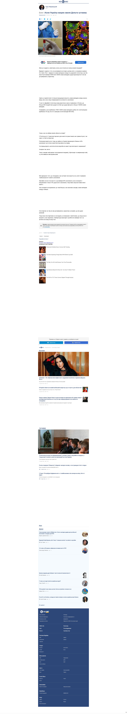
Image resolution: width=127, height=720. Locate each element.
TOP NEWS (42, 428)
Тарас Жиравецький (51, 6)
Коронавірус (46, 236)
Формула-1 (41, 651)
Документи (66, 618)
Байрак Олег (42, 591)
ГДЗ (40, 657)
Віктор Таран (42, 542)
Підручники (66, 657)
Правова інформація (43, 616)
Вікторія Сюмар (42, 599)
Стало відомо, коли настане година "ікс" (48, 459)
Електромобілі (66, 670)
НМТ (64, 661)
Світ (40, 628)
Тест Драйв (41, 670)
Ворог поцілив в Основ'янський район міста (48, 467)
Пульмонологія (42, 15)
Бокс (64, 649)
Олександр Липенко (43, 550)
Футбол (40, 647)
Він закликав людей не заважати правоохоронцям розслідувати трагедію (55, 402)
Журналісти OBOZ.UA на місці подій (71, 621)
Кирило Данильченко (44, 535)
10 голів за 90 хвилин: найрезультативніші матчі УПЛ (52, 548)
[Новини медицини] (41, 347)
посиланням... (47, 226)
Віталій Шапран (42, 575)
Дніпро (65, 639)
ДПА (64, 659)
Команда (65, 614)
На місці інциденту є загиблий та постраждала (49, 477)
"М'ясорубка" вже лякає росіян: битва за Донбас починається (55, 589)
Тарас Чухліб (42, 583)
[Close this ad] (126, 712)
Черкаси (41, 641)
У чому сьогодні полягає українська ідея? (50, 581)
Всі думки (41, 605)
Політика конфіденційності (69, 616)
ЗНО (40, 661)
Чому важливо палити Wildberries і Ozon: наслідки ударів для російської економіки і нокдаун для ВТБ (57, 533)
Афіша (40, 699)
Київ (40, 637)
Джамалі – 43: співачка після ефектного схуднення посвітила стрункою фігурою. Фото (62, 378)
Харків (65, 637)
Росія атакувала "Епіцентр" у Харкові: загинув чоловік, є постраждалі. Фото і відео (62, 465)
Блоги (40, 630)
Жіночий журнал (42, 703)
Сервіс (65, 672)
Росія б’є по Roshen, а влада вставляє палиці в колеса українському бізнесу (58, 597)
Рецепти (41, 678)
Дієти (40, 680)
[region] (63, 87)
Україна (41, 236)
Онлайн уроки (42, 659)
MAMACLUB (66, 693)
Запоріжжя (41, 639)
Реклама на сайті (42, 618)
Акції (40, 672)
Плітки (65, 699)
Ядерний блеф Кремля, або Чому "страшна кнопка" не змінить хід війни (57, 540)
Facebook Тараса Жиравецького (49, 232)
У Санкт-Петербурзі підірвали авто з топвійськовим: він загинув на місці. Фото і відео (62, 474)
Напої (65, 678)
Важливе (42, 350)
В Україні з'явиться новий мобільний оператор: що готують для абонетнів (60, 387)
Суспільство (67, 630)
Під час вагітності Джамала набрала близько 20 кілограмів (52, 381)
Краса (40, 701)
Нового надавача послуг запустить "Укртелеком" (50, 389)
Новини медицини (43, 693)
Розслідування (67, 628)
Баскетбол (66, 647)
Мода (65, 701)
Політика (66, 626)
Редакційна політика (43, 621)
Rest (40, 525)
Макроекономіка (67, 686)
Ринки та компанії (42, 686)
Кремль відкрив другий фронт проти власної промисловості (54, 573)
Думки (41, 529)
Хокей (40, 649)
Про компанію (42, 614)
